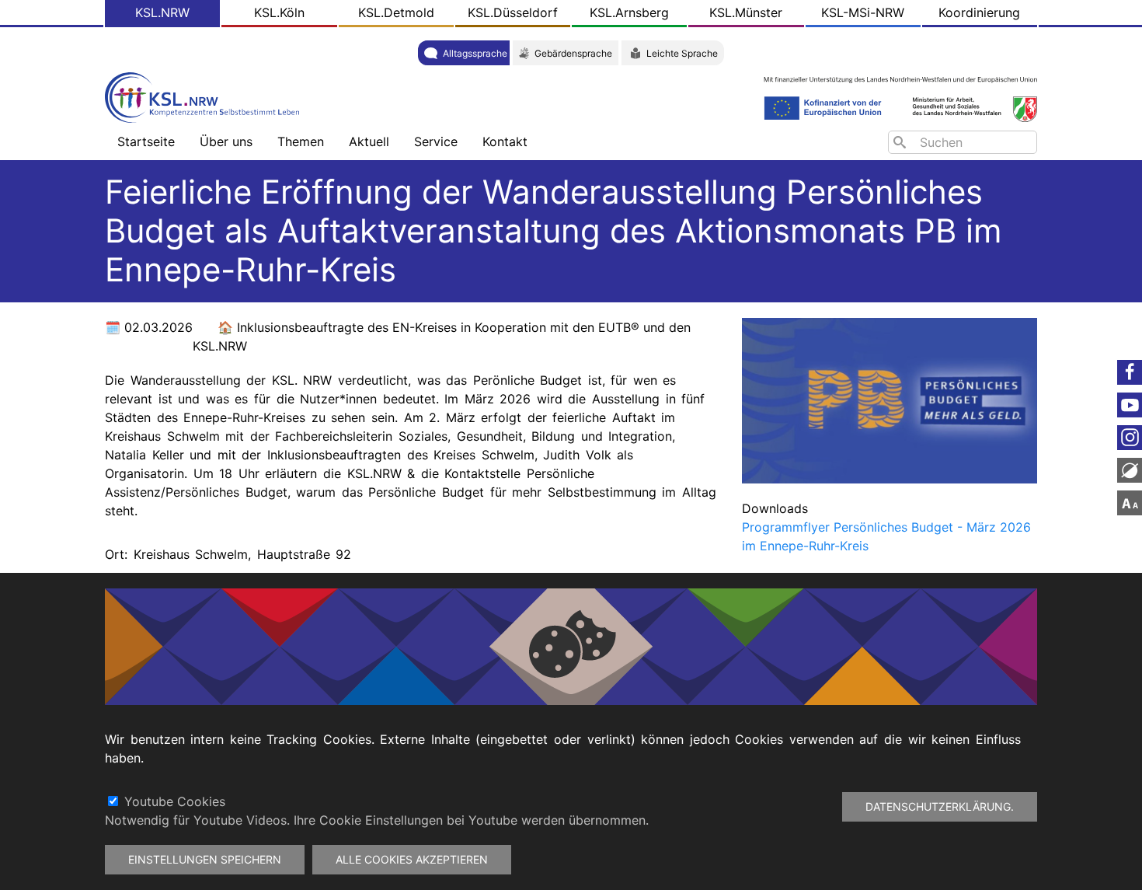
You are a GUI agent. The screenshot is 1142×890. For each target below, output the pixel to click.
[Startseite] (206, 96)
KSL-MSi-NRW (862, 12)
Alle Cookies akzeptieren (412, 859)
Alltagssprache (475, 53)
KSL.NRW (162, 12)
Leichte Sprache (682, 53)
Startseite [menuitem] (146, 141)
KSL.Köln (279, 12)
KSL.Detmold (396, 12)
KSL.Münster (745, 12)
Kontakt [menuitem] (504, 141)
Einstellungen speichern (204, 859)
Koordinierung (979, 12)
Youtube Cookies (174, 801)
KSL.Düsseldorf (513, 12)
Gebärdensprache (573, 53)
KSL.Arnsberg (629, 12)
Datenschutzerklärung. (939, 806)
